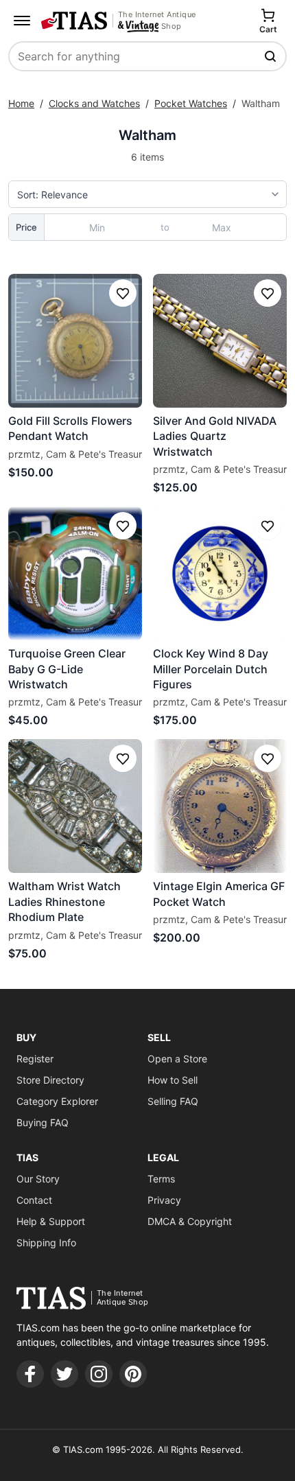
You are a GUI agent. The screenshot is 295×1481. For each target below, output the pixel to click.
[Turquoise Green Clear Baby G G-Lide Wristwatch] (75, 573)
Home (21, 103)
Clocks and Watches (94, 103)
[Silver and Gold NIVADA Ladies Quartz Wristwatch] (220, 341)
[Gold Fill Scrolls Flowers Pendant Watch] (75, 341)
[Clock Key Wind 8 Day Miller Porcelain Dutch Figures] (220, 573)
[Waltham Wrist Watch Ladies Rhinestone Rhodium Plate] (75, 806)
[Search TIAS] (271, 56)
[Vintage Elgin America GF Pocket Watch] (220, 806)
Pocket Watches (190, 103)
